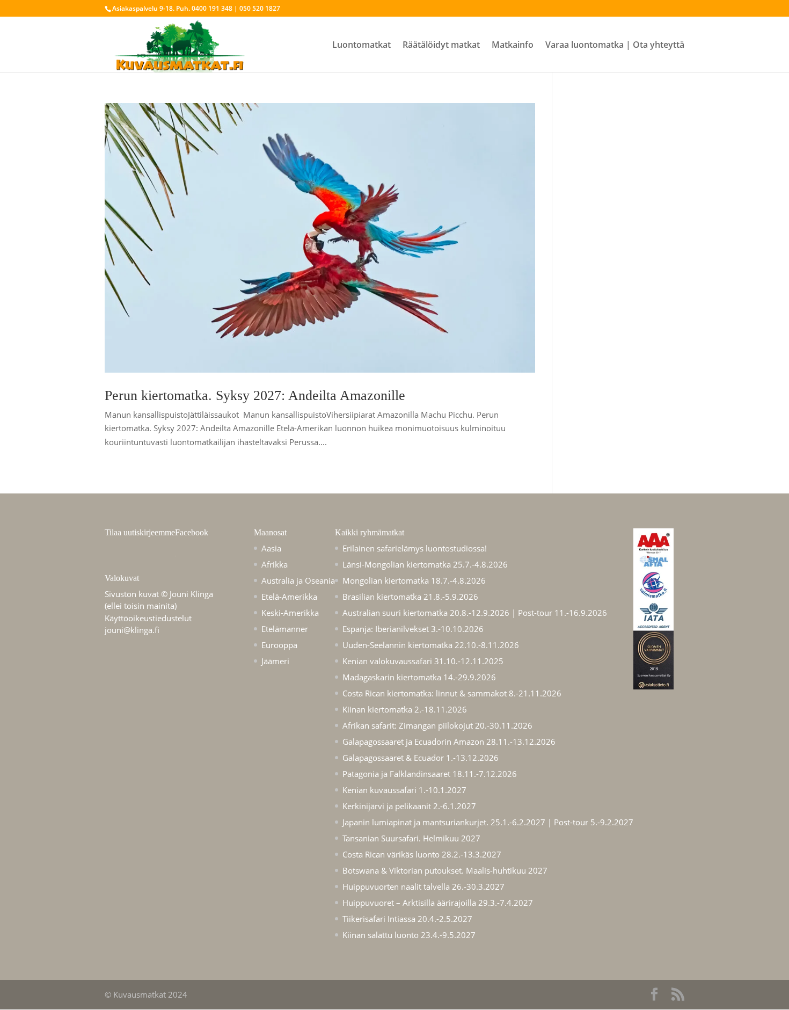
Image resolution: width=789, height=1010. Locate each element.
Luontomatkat (361, 45)
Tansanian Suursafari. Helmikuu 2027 (411, 838)
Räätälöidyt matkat (441, 45)
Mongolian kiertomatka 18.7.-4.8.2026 (414, 580)
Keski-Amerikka (290, 612)
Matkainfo (513, 45)
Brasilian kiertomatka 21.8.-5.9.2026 (410, 596)
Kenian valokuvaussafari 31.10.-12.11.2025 (422, 661)
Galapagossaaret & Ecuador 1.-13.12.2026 (420, 757)
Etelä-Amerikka (289, 596)
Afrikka (274, 564)
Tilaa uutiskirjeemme (140, 532)
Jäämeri (275, 661)
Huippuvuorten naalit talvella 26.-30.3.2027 (423, 886)
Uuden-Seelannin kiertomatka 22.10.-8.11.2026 (430, 645)
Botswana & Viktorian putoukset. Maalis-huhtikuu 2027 (444, 870)
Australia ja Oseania (298, 580)
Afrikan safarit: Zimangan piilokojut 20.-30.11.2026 (437, 725)
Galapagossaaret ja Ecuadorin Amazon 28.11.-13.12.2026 (449, 741)
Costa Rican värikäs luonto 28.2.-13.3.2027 (421, 854)
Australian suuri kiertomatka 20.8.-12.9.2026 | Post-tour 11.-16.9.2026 (474, 612)
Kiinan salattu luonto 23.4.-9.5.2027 (409, 934)
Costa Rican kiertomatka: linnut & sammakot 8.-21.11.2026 (451, 693)
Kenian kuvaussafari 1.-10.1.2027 (404, 789)
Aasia (271, 548)
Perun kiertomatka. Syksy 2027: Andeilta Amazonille (255, 395)
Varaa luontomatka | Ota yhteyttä (614, 45)
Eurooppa (279, 645)
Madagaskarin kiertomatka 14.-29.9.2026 (419, 677)
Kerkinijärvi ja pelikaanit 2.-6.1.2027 (409, 806)
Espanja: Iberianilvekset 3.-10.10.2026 (413, 628)
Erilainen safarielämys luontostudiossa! (414, 548)
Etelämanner (284, 628)
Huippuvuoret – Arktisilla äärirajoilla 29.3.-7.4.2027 (437, 902)
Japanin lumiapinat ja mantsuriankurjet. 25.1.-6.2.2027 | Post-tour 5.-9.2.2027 (487, 822)
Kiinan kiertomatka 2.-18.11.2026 (404, 709)
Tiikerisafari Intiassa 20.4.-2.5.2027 (407, 918)
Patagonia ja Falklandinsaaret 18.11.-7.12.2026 (429, 773)
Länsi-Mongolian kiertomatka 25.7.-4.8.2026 (425, 564)
